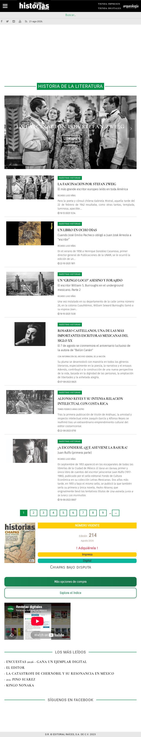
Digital (87, 560)
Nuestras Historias (69, 178)
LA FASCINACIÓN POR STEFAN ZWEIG (87, 184)
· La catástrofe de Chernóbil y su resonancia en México (59, 674)
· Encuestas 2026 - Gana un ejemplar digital (45, 662)
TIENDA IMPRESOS (109, 4)
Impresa (87, 554)
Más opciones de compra (70, 581)
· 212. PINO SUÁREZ (19, 679)
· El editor (14, 668)
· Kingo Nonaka (19, 685)
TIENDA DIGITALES (109, 9)
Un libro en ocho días (70, 126)
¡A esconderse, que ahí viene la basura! (92, 448)
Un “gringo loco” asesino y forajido (90, 280)
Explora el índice (70, 593)
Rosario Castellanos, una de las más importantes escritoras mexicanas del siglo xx (93, 336)
